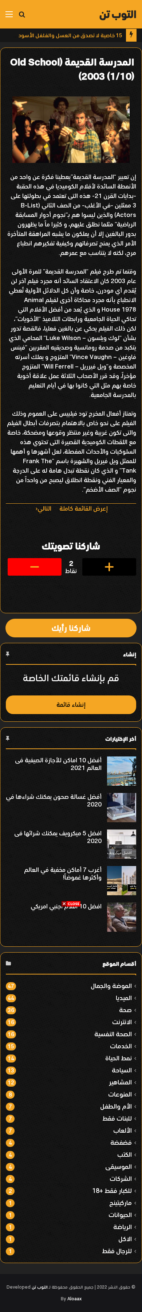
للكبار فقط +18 (112, 1190)
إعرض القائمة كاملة (83, 508)
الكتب (124, 1154)
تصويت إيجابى (109, 567)
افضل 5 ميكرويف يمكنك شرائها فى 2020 (58, 837)
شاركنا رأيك (71, 628)
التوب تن (40, 1287)
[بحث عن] (21, 17)
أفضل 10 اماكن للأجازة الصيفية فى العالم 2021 (58, 764)
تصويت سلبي (35, 567)
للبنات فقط (117, 1118)
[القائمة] (9, 17)
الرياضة (122, 1227)
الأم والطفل (116, 1106)
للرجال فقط (117, 1251)
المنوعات (120, 1094)
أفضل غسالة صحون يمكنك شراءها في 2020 (54, 800)
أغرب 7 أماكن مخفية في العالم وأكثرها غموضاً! (63, 873)
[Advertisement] (71, 978)
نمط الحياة (118, 1058)
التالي (44, 508)
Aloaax (74, 1299)
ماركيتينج (120, 1202)
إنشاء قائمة (71, 705)
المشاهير (120, 1082)
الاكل (125, 1239)
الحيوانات (120, 1214)
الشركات (121, 1178)
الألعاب (122, 1130)
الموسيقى (118, 1166)
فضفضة (121, 1142)
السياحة (122, 1070)
